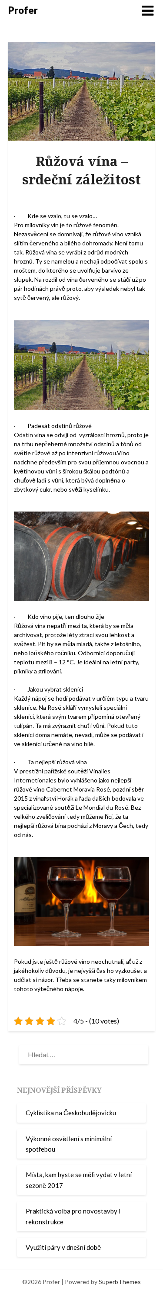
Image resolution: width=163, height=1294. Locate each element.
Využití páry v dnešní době (63, 1247)
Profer (23, 10)
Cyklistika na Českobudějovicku (71, 1113)
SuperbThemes (120, 1281)
